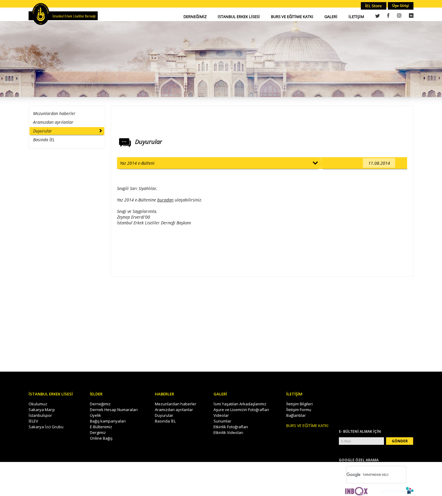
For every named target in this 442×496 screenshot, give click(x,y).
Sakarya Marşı (42, 409)
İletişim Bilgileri (299, 404)
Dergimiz (98, 432)
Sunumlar (222, 421)
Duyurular (42, 131)
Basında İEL (44, 139)
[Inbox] (356, 491)
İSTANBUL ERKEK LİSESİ (239, 16)
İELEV (33, 421)
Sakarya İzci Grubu (46, 426)
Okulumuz (38, 404)
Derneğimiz (100, 404)
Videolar (221, 415)
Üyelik (95, 415)
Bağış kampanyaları (108, 421)
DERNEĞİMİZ (195, 16)
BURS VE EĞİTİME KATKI (292, 16)
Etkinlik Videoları (228, 432)
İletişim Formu (298, 409)
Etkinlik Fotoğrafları (230, 426)
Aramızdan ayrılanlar (53, 122)
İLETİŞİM (356, 16)
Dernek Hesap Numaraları (114, 409)
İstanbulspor (40, 415)
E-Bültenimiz (101, 426)
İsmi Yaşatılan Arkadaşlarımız (239, 404)
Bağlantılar (296, 415)
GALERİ (330, 16)
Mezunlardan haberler (54, 113)
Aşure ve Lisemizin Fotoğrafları (241, 409)
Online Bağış (101, 438)
